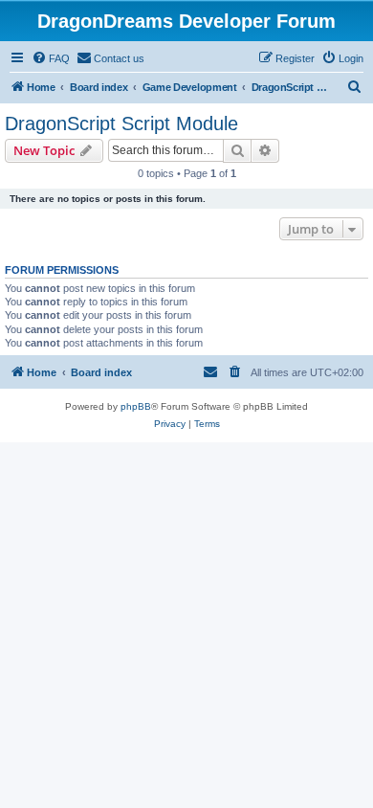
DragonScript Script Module (121, 123)
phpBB (136, 406)
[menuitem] (51, 58)
